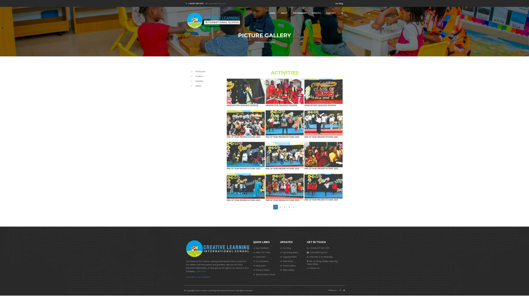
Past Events (288, 261)
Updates (316, 13)
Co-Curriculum (262, 261)
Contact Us (315, 268)
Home (272, 13)
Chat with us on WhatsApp (321, 256)
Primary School (262, 270)
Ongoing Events (290, 256)
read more (201, 271)
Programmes (300, 13)
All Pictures (200, 71)
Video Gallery (288, 270)
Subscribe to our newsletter (198, 277)
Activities (199, 81)
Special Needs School (265, 274)
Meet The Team (263, 252)
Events (198, 86)
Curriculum (260, 256)
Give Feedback (262, 248)
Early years (261, 265)
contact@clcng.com (217, 3)
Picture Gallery (289, 265)
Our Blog (339, 3)
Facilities (199, 76)
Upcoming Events (290, 252)
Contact (331, 13)
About (284, 13)
